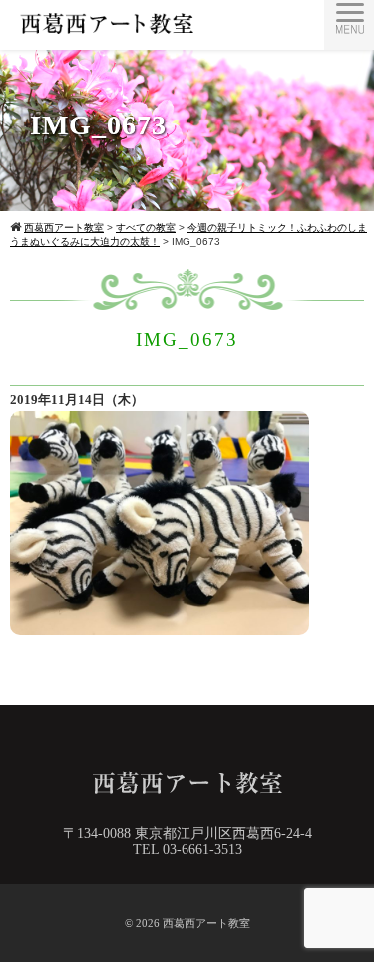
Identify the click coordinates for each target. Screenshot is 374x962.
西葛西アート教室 (206, 923)
